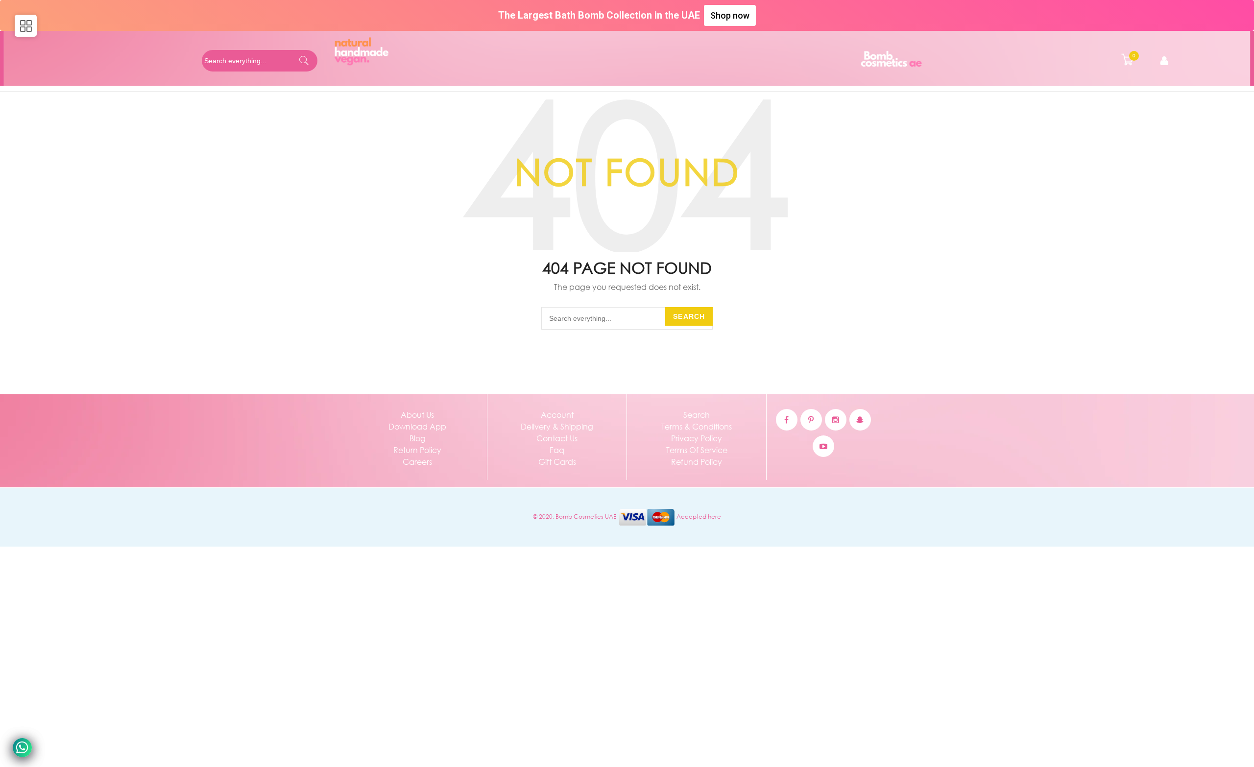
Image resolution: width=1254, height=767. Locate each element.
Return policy (417, 450)
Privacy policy (696, 438)
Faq (557, 450)
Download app (417, 426)
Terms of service (696, 450)
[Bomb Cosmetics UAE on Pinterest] (811, 420)
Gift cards (557, 461)
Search (689, 316)
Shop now (729, 15)
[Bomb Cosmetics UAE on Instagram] (835, 420)
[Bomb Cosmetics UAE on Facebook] (786, 420)
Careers (417, 461)
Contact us (557, 438)
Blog (418, 438)
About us (417, 414)
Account (557, 414)
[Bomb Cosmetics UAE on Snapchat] (860, 420)
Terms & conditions (696, 426)
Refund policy (696, 461)
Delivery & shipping (557, 426)
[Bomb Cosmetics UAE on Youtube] (823, 446)
